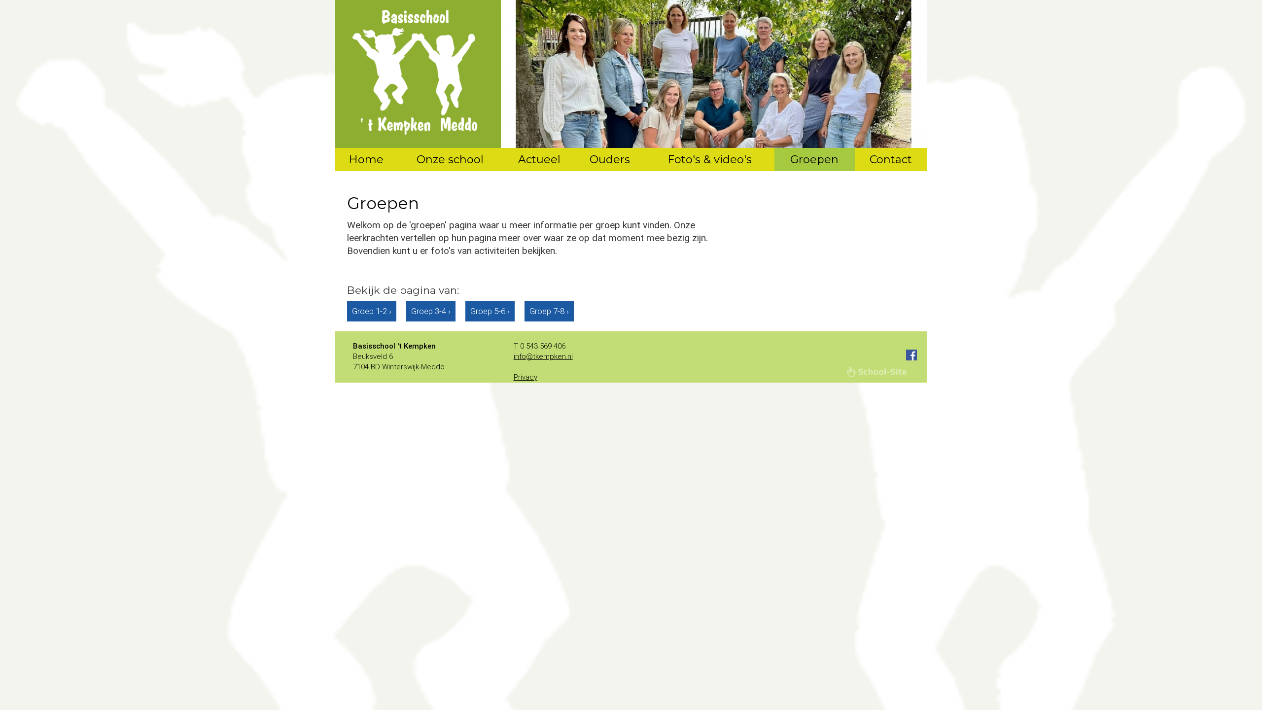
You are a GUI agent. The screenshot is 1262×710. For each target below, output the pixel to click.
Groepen (814, 159)
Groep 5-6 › (490, 311)
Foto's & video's (709, 159)
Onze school (450, 159)
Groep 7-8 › (549, 311)
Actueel (539, 159)
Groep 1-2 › (371, 311)
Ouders (610, 159)
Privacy (525, 377)
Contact (891, 159)
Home (366, 159)
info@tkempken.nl (543, 356)
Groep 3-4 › (431, 311)
